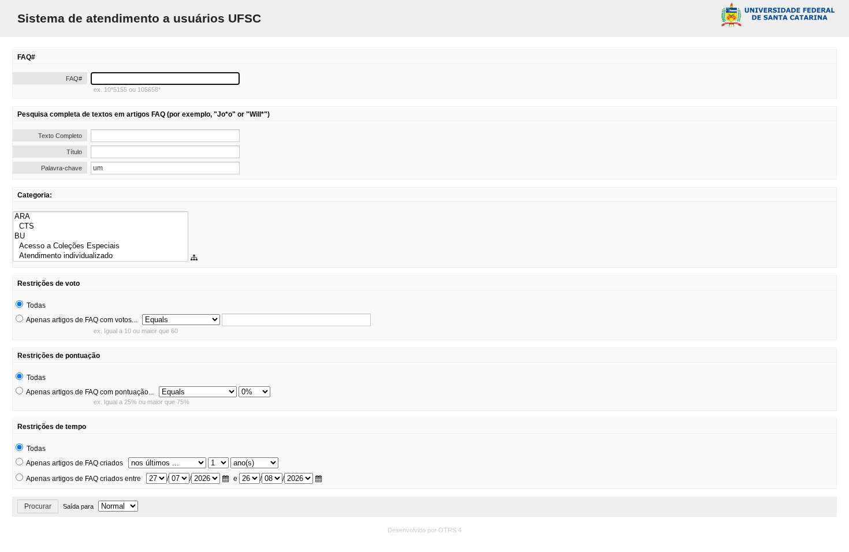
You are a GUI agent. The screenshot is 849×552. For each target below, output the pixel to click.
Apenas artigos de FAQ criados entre (83, 479)
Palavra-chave (61, 168)
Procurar (37, 506)
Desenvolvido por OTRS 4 (424, 530)
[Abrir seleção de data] (227, 479)
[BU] (100, 236)
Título (74, 151)
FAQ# (74, 78)
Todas (36, 305)
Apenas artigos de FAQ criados (74, 463)
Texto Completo (60, 135)
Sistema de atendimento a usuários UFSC (139, 18)
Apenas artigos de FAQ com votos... (81, 320)
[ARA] (100, 217)
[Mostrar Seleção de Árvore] (195, 258)
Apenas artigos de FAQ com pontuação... (90, 392)
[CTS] (100, 227)
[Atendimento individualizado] (100, 256)
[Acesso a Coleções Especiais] (100, 246)
